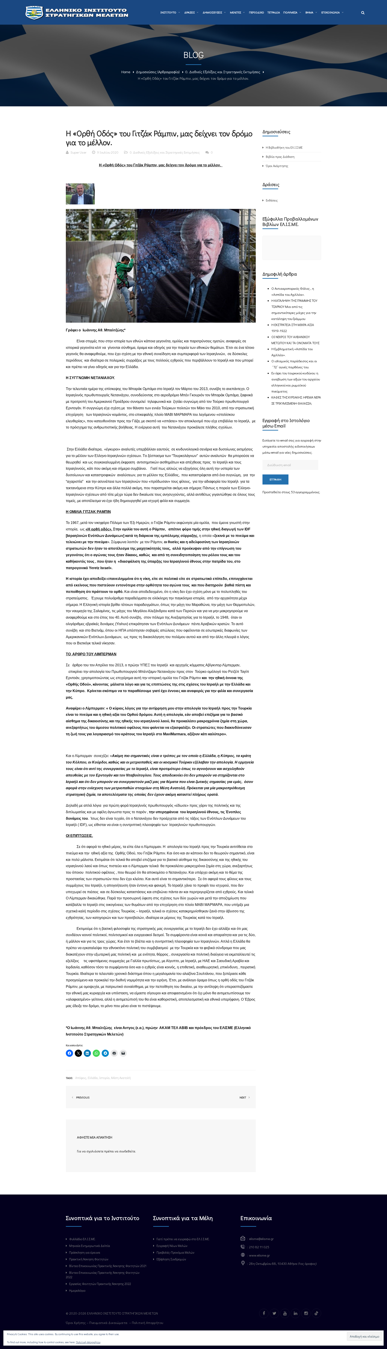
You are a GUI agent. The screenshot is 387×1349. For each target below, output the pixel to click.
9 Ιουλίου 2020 (107, 152)
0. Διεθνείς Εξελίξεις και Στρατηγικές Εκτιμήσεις (222, 71)
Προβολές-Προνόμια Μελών (175, 1252)
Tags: (69, 1078)
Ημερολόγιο (77, 1290)
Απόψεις (80, 1078)
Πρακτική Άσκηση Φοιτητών (88, 1259)
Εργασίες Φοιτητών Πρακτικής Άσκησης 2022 (100, 1284)
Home (125, 71)
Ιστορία (104, 1078)
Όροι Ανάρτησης (277, 166)
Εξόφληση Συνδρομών (171, 1259)
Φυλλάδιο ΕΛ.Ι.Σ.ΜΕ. (82, 1239)
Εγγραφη (275, 479)
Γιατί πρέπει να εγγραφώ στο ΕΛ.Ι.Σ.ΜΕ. (183, 1239)
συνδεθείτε (127, 1151)
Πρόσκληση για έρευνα (84, 1252)
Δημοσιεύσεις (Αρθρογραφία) (158, 71)
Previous (82, 1097)
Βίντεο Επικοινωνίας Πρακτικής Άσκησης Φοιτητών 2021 (107, 1266)
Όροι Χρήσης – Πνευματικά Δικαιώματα (97, 1322)
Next (243, 1097)
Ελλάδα (93, 1078)
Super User (78, 152)
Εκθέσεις (272, 200)
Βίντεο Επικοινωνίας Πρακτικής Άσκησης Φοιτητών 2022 (103, 1274)
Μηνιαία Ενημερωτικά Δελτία (89, 1246)
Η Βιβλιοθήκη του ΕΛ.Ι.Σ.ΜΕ (284, 147)
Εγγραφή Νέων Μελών (172, 1246)
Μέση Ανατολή (121, 1078)
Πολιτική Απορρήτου (148, 1322)
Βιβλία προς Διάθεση (280, 156)
